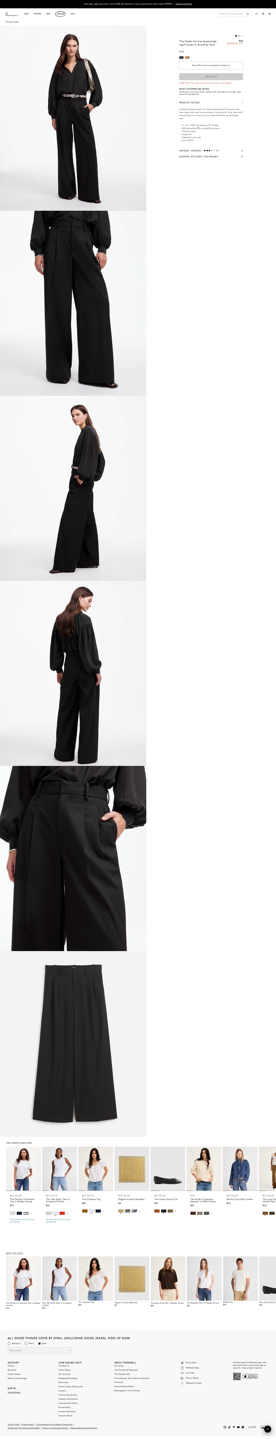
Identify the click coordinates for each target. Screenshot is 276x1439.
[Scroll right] (31, 1213)
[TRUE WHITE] (91, 1211)
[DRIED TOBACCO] (265, 1213)
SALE (72, 14)
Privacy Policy (28, 1425)
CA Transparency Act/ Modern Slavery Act (55, 1425)
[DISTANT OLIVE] (170, 1211)
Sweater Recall (65, 1416)
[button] (37, 1150)
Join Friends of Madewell (126, 1370)
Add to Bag (132, 1219)
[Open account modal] (263, 14)
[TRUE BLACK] (163, 1211)
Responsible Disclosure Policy (84, 1428)
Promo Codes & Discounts (70, 1387)
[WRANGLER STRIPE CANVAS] (134, 1211)
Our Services (64, 1374)
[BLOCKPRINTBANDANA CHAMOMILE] (121, 1211)
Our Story (118, 1366)
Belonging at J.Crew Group (127, 1391)
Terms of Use (13, 1425)
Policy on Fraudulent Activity (55, 1428)
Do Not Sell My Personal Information (24, 1428)
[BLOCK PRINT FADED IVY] (127, 1211)
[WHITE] (26, 1213)
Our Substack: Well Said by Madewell (131, 1378)
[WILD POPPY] (62, 1213)
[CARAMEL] (157, 1211)
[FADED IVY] (272, 1213)
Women (37, 14)
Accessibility (64, 1407)
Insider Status (14, 1374)
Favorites (12, 1370)
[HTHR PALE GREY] (12, 1213)
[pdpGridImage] (73, 118)
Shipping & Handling (67, 1378)
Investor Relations (67, 1412)
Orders (11, 1366)
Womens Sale (12, 22)
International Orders (68, 1403)
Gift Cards (63, 1383)
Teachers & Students (68, 1399)
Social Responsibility (124, 1387)
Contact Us (63, 1366)
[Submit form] (69, 1351)
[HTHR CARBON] (206, 1213)
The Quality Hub (122, 1374)
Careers (62, 1391)
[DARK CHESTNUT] (193, 1213)
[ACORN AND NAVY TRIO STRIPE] (200, 1213)
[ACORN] (85, 1211)
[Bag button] (269, 14)
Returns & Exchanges (17, 1378)
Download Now (184, 4)
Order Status (64, 1370)
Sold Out (211, 77)
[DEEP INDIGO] (19, 1213)
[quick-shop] (95, 1215)
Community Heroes (67, 1395)
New (26, 14)
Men (48, 14)
